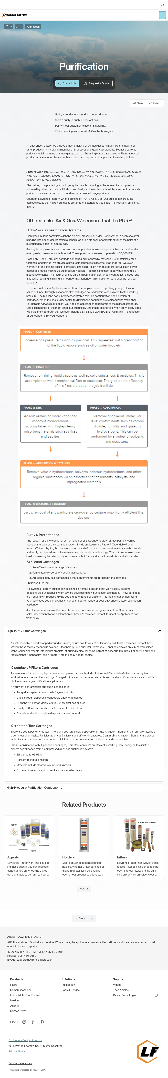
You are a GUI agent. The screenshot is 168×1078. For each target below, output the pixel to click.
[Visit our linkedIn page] (24, 1022)
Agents (14, 1005)
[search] (163, 5)
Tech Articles (121, 990)
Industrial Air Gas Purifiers (25, 995)
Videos (117, 984)
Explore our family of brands (25, 1040)
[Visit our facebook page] (33, 1022)
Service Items (18, 1011)
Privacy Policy (17, 1051)
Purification (68, 984)
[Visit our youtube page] (42, 1022)
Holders (14, 1000)
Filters (13, 984)
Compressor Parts (21, 990)
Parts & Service (71, 990)
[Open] (162, 15)
